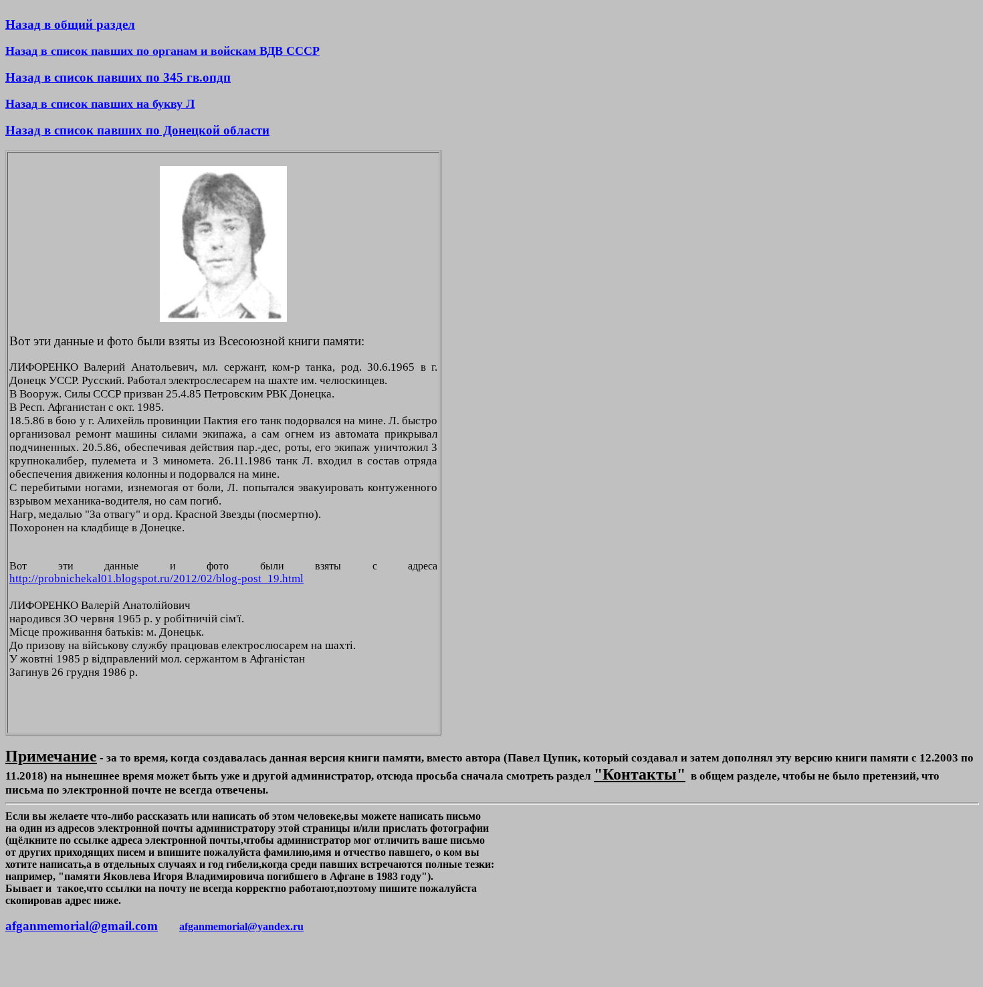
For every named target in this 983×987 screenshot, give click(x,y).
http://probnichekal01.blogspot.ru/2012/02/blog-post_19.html (156, 578)
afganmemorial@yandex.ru (241, 926)
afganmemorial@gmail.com (81, 926)
